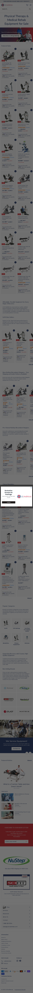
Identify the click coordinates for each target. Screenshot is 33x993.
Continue (8, 502)
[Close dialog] (31, 487)
